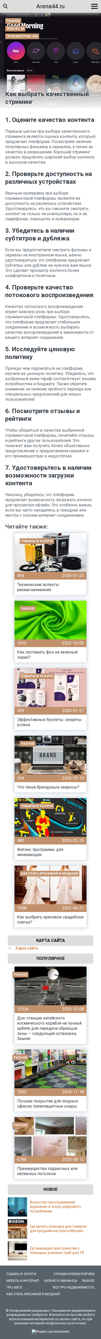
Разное (13, 21)
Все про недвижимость (74, 1287)
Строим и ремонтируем (74, 1274)
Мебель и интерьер (22, 1281)
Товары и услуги (21, 1274)
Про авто (14, 1287)
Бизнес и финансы (60, 1281)
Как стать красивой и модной (33, 1294)
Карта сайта (27, 948)
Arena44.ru (50, 6)
